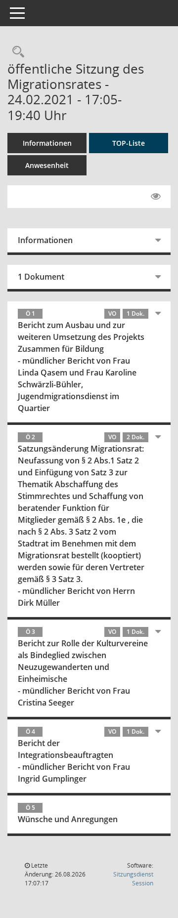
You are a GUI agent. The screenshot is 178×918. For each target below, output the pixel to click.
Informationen (47, 143)
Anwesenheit (47, 165)
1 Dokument (41, 276)
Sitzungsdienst (133, 878)
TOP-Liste (128, 143)
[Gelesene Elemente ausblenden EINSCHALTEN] (155, 197)
